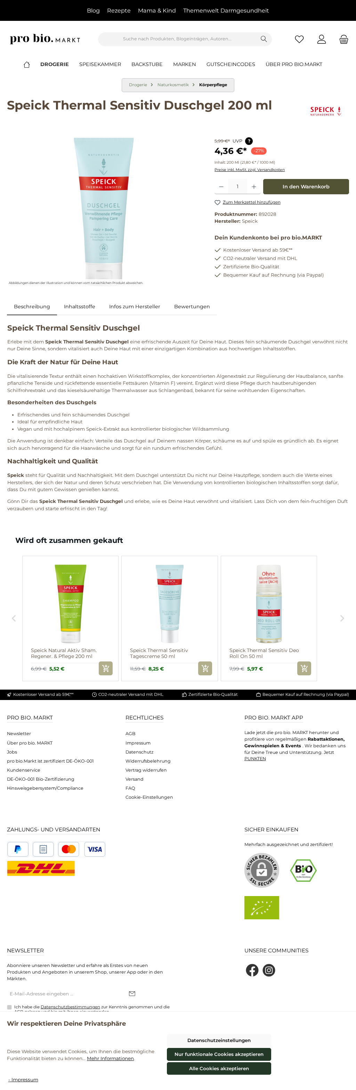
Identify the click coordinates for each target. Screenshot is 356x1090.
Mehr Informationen (110, 1058)
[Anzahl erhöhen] (254, 186)
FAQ (130, 788)
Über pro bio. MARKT (29, 743)
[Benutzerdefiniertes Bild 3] (82, 849)
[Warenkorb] (341, 39)
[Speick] (326, 111)
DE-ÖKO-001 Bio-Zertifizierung (40, 779)
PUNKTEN (255, 758)
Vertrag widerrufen (146, 770)
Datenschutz (139, 752)
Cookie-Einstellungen (149, 797)
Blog (93, 10)
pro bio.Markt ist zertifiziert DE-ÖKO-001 (50, 761)
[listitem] (70, 618)
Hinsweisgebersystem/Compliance (45, 788)
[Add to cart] (106, 668)
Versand (135, 779)
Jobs (12, 752)
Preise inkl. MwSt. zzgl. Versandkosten (250, 170)
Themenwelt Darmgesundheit (226, 10)
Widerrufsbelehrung (148, 761)
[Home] (32, 64)
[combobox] (177, 39)
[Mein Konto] (321, 39)
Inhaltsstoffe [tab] (79, 306)
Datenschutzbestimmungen (70, 1006)
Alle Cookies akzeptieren (219, 1068)
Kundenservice (23, 770)
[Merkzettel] (299, 39)
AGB (131, 733)
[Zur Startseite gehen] (45, 39)
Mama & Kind (157, 10)
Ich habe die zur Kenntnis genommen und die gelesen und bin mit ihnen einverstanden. (92, 1009)
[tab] (32, 307)
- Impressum (23, 1079)
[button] (14, 618)
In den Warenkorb (306, 187)
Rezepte (119, 10)
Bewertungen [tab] (192, 306)
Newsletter (19, 733)
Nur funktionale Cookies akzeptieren (219, 1054)
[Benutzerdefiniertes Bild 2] (43, 849)
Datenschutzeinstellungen (219, 1040)
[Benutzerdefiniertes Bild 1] (18, 849)
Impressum (138, 743)
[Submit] (132, 994)
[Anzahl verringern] (221, 186)
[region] (104, 212)
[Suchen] (264, 39)
